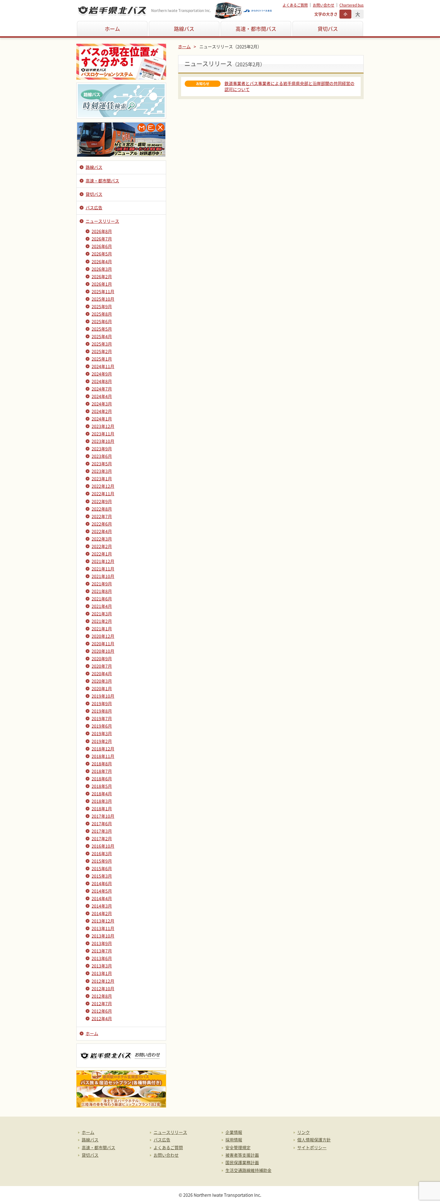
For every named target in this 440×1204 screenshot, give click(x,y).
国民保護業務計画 (242, 1162)
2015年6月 (102, 868)
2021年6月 (102, 599)
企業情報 (233, 1132)
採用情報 (233, 1140)
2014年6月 (102, 883)
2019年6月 (102, 726)
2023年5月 (102, 464)
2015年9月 (102, 861)
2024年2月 (102, 411)
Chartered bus (351, 5)
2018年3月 (102, 801)
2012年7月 (102, 1003)
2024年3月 (102, 404)
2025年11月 (103, 291)
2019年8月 (102, 711)
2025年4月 (102, 336)
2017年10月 (103, 816)
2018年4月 (102, 793)
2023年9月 (102, 449)
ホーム (112, 28)
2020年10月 (103, 651)
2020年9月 (102, 658)
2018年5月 (102, 786)
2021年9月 (102, 584)
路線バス (184, 28)
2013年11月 (103, 928)
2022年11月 (103, 493)
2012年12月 (103, 981)
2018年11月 (103, 756)
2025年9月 (102, 306)
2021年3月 (102, 614)
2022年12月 (103, 486)
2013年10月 (103, 936)
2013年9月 (102, 943)
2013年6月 (102, 958)
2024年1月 (102, 419)
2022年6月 (102, 524)
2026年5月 (102, 254)
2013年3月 (102, 966)
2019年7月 (102, 718)
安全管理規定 (238, 1147)
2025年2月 (102, 351)
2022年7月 (102, 516)
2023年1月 (102, 478)
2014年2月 (102, 913)
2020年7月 (102, 666)
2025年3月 (102, 344)
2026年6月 (102, 246)
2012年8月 (102, 996)
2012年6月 (102, 1011)
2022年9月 (102, 501)
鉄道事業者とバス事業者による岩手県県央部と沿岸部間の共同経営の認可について (289, 86)
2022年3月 (102, 539)
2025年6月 (102, 321)
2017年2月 (102, 838)
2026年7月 (102, 239)
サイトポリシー (312, 1147)
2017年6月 (102, 823)
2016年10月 (103, 846)
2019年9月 (102, 703)
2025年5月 (102, 329)
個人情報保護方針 (314, 1140)
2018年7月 (102, 771)
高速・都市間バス (256, 28)
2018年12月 (103, 749)
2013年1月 (102, 973)
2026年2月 (102, 276)
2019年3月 (102, 733)
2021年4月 (102, 606)
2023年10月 (103, 441)
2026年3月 (102, 269)
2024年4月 (102, 396)
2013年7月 (102, 951)
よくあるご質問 (295, 5)
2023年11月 (103, 434)
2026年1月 (102, 284)
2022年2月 (102, 546)
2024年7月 (102, 389)
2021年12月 (103, 561)
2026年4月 (102, 261)
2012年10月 (103, 988)
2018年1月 (102, 808)
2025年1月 (102, 359)
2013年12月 (103, 921)
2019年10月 (103, 696)
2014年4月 (102, 898)
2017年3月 (102, 831)
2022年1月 (102, 554)
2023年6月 (102, 456)
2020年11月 (103, 643)
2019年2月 (102, 741)
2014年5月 (102, 891)
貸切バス (328, 28)
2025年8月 (102, 314)
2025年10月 (103, 299)
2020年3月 (102, 681)
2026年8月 (102, 231)
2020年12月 (103, 636)
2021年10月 (103, 576)
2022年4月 (102, 531)
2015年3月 (102, 876)
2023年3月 (102, 471)
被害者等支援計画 (242, 1155)
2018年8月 (102, 764)
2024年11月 (103, 366)
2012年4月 (102, 1018)
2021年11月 (103, 569)
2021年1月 (102, 628)
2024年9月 (102, 374)
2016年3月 (102, 853)
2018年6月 (102, 779)
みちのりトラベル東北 (244, 10)
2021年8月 (102, 591)
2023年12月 (103, 426)
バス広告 (94, 207)
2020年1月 (102, 688)
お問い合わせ (323, 5)
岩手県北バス (112, 10)
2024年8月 (102, 381)
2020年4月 (102, 673)
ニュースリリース (102, 221)
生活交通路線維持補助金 (248, 1170)
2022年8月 (102, 509)
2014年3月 (102, 906)
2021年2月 (102, 621)
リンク (303, 1132)
